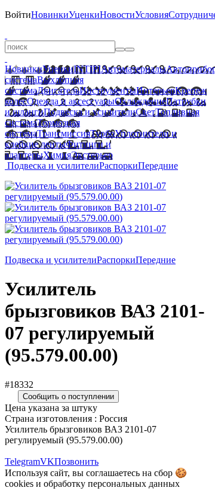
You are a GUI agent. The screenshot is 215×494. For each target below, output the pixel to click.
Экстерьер (92, 155)
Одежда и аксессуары (71, 101)
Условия (151, 15)
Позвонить (76, 461)
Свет (145, 112)
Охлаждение (140, 101)
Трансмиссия (63, 133)
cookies (19, 483)
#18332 (19, 384)
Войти (18, 15)
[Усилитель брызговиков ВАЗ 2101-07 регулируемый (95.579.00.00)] (107, 197)
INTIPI (87, 69)
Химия (57, 155)
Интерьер (155, 90)
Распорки (118, 165)
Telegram (22, 461)
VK (47, 461)
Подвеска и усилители (90, 112)
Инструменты (107, 90)
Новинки (50, 15)
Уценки (84, 15)
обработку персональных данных (112, 483)
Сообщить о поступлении (68, 396)
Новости (117, 15)
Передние (158, 165)
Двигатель (58, 90)
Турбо (102, 133)
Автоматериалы (133, 69)
